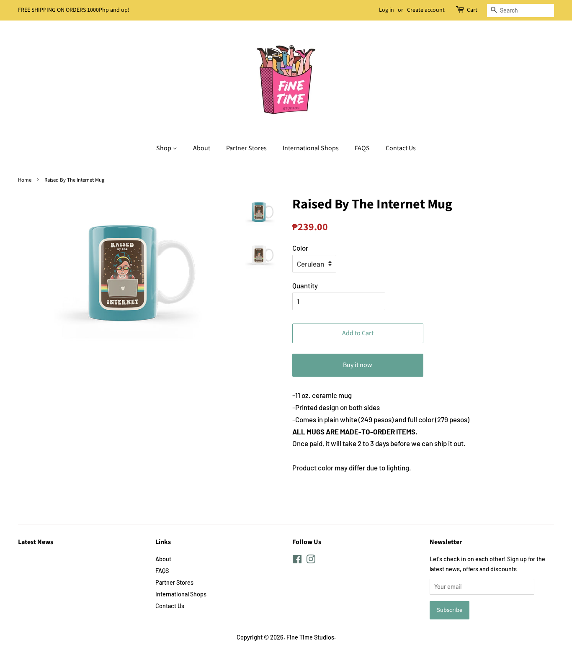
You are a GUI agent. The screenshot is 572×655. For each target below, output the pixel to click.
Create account (426, 10)
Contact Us (401, 148)
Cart (472, 10)
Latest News (35, 542)
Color (300, 248)
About (201, 148)
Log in (386, 10)
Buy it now (357, 365)
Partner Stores (246, 148)
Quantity (305, 285)
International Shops (311, 148)
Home (24, 180)
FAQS (362, 148)
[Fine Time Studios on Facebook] (297, 560)
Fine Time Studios (310, 637)
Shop (164, 148)
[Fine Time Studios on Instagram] (310, 560)
